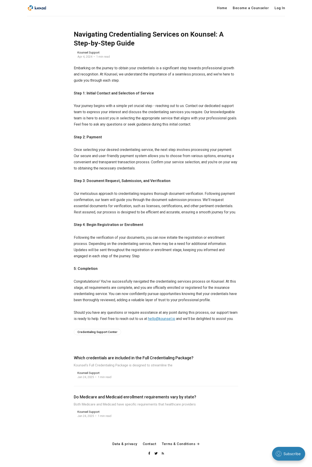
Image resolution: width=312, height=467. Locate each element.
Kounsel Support (88, 52)
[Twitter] (156, 453)
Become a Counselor (251, 8)
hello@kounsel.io (161, 319)
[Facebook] (149, 453)
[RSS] (163, 453)
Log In (280, 8)
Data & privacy (124, 444)
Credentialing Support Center (97, 332)
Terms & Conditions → (181, 444)
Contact (149, 444)
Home (222, 8)
